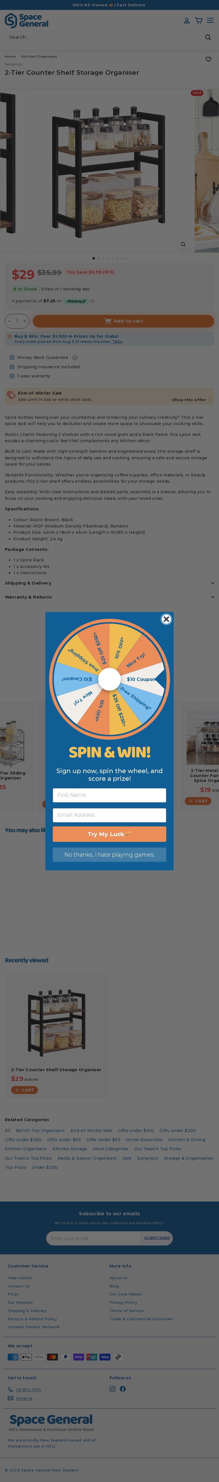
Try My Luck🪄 (109, 834)
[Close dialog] (166, 619)
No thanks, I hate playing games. (109, 854)
